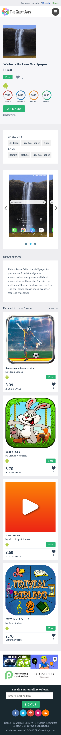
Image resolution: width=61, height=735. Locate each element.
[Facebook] (15, 712)
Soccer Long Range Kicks (19, 367)
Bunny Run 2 (12, 451)
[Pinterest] (30, 712)
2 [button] (30, 244)
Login (56, 3)
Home (7, 722)
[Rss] (45, 712)
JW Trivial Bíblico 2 (17, 619)
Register (47, 3)
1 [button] (25, 244)
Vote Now (14, 109)
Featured (18, 722)
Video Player (12, 535)
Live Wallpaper (31, 142)
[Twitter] (23, 712)
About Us (52, 722)
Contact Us (19, 725)
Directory (40, 722)
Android (14, 142)
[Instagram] (38, 712)
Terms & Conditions (38, 725)
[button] (5, 207)
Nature (25, 154)
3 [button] (35, 244)
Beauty (13, 154)
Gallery (29, 722)
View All (53, 308)
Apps (46, 142)
